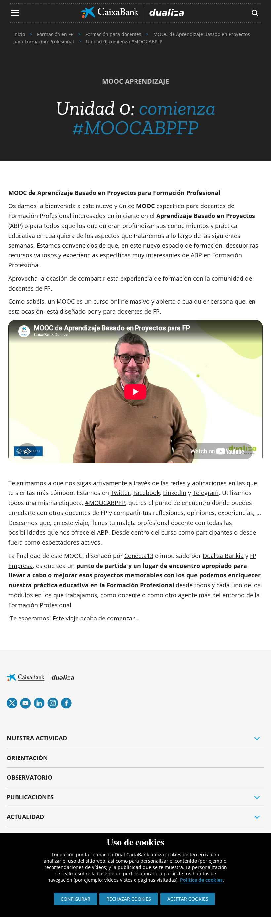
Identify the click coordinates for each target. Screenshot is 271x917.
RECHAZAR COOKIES (128, 899)
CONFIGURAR (75, 899)
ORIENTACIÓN (27, 758)
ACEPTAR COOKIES (187, 899)
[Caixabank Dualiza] (132, 13)
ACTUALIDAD (25, 817)
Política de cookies (201, 880)
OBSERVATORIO (29, 777)
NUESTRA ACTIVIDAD (37, 738)
